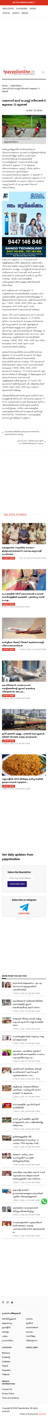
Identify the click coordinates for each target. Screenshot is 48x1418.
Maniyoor (6, 1353)
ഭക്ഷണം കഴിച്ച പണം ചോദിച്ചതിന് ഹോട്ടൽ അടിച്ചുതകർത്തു (23, 1157)
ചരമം (5, 1336)
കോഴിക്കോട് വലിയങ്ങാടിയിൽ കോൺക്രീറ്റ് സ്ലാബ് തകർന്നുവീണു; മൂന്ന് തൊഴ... (28, 1004)
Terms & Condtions (10, 1398)
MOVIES (25, 13)
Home (4, 86)
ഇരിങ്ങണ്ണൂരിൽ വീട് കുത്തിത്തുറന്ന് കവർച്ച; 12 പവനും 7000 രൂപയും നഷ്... (26, 1140)
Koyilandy (6, 1357)
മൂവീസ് (29, 1323)
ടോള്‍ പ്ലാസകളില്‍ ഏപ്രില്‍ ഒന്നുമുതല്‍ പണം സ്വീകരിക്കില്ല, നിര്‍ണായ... (28, 1122)
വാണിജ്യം (30, 1336)
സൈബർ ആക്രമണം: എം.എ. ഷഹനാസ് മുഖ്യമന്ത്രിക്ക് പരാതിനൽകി (27, 986)
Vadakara (6, 1361)
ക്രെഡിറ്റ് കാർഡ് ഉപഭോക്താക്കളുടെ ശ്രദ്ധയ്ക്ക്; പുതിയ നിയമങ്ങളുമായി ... (28, 1193)
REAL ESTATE (8, 9)
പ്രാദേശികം (7, 1340)
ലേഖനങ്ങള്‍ (32, 1327)
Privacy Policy (8, 1393)
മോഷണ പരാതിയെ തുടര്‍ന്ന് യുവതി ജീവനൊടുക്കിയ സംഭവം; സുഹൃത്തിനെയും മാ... (29, 1054)
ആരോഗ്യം (7, 1323)
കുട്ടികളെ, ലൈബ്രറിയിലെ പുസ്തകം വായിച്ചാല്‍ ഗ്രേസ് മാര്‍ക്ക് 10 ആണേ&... (27, 1090)
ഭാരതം (29, 1319)
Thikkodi (5, 1374)
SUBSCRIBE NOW (17, 884)
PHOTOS (6, 13)
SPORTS (15, 13)
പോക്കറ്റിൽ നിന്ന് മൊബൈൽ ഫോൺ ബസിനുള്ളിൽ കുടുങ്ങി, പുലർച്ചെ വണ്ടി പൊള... (23, 597)
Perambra (6, 1370)
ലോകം (29, 1332)
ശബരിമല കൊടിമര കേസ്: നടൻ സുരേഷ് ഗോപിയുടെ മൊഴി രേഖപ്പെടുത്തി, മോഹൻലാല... (29, 1175)
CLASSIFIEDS (21, 9)
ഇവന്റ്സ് (6, 1327)
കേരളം (5, 1332)
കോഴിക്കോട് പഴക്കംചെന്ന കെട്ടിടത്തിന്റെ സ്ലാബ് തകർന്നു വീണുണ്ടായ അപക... (18, 688)
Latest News (15, 86)
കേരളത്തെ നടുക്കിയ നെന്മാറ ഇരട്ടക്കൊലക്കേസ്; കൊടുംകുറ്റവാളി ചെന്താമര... (22, 551)
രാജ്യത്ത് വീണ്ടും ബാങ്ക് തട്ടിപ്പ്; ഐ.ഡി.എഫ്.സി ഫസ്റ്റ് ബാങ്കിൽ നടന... (28, 1022)
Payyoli (5, 1366)
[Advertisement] (24, 42)
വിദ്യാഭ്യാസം (31, 1340)
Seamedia (42, 1414)
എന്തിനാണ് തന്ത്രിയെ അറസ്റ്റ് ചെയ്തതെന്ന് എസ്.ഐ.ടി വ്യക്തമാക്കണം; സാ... (27, 1072)
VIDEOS (33, 9)
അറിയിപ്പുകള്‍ (9, 1319)
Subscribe (24, 913)
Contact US (7, 1389)
